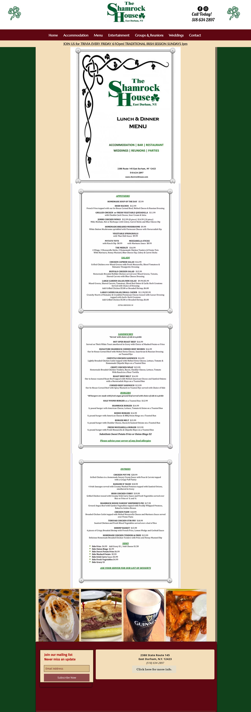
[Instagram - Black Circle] (205, 8)
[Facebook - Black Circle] (200, 8)
